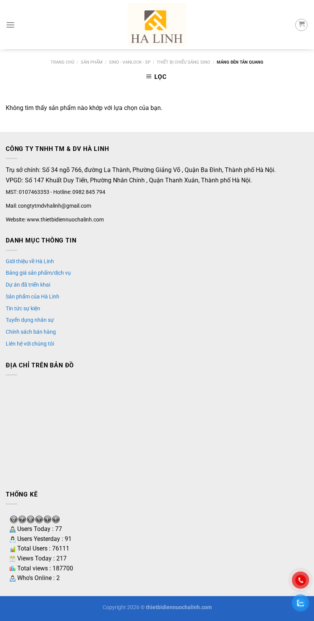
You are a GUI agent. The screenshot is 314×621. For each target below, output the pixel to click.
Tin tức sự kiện (23, 308)
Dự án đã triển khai (28, 285)
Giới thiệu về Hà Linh (30, 261)
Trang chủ (62, 62)
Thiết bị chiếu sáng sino (183, 62)
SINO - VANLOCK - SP (129, 62)
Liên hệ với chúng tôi (30, 344)
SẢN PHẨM (92, 62)
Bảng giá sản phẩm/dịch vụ (38, 273)
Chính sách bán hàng (31, 332)
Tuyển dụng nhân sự (30, 320)
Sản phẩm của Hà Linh (32, 296)
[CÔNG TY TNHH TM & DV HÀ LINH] (157, 24)
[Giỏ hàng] (301, 25)
